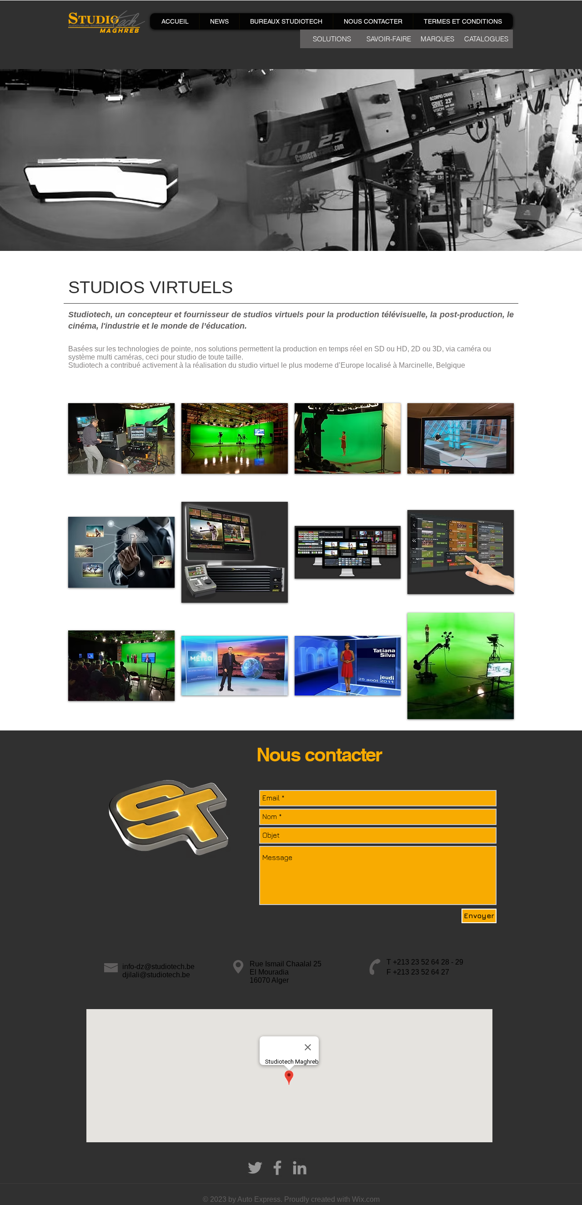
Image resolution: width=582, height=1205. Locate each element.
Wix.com (366, 1199)
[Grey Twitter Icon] (255, 1167)
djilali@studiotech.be (156, 975)
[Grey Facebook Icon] (277, 1167)
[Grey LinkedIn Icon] (299, 1167)
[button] (121, 438)
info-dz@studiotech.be (158, 966)
